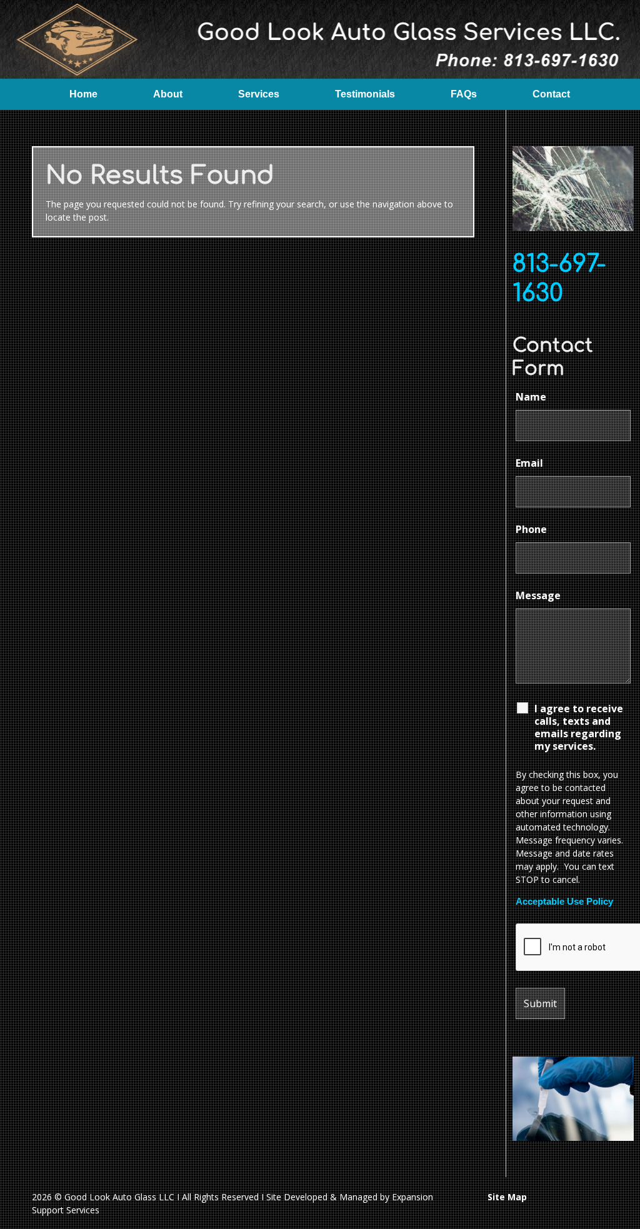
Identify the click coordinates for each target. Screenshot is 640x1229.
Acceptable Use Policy (564, 902)
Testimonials (365, 94)
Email (529, 463)
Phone (531, 529)
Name (531, 397)
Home (83, 94)
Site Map (507, 1197)
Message (538, 595)
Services (258, 94)
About (167, 94)
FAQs (464, 94)
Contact (551, 94)
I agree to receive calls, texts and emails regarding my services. (578, 727)
